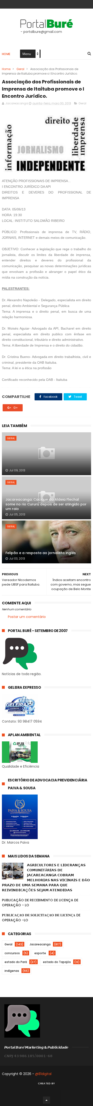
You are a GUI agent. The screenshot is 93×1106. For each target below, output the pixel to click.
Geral (20, 69)
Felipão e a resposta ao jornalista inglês (40, 552)
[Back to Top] (46, 1100)
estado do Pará (16, 962)
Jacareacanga (40, 944)
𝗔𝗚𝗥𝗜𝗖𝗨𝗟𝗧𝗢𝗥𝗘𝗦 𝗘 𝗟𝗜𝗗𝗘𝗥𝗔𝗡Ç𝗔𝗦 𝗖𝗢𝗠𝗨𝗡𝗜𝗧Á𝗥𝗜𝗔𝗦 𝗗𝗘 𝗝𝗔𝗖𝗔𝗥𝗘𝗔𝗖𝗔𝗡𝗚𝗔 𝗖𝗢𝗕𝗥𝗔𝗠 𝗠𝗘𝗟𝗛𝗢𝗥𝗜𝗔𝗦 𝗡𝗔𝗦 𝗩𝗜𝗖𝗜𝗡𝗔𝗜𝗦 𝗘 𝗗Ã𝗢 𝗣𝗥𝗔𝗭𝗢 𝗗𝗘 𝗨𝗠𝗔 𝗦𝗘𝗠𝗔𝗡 (46, 877)
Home (6, 54)
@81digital (43, 1073)
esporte (40, 953)
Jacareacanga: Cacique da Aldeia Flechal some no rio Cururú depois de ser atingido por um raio (46, 504)
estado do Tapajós (57, 962)
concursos (12, 953)
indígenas (12, 971)
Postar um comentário (27, 616)
